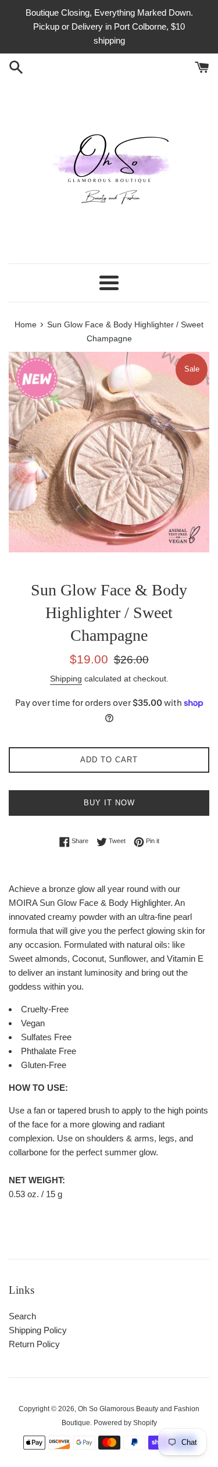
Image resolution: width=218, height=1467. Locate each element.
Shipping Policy (38, 1330)
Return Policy (34, 1344)
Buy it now (109, 802)
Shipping (66, 678)
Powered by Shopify (125, 1423)
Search (22, 1316)
